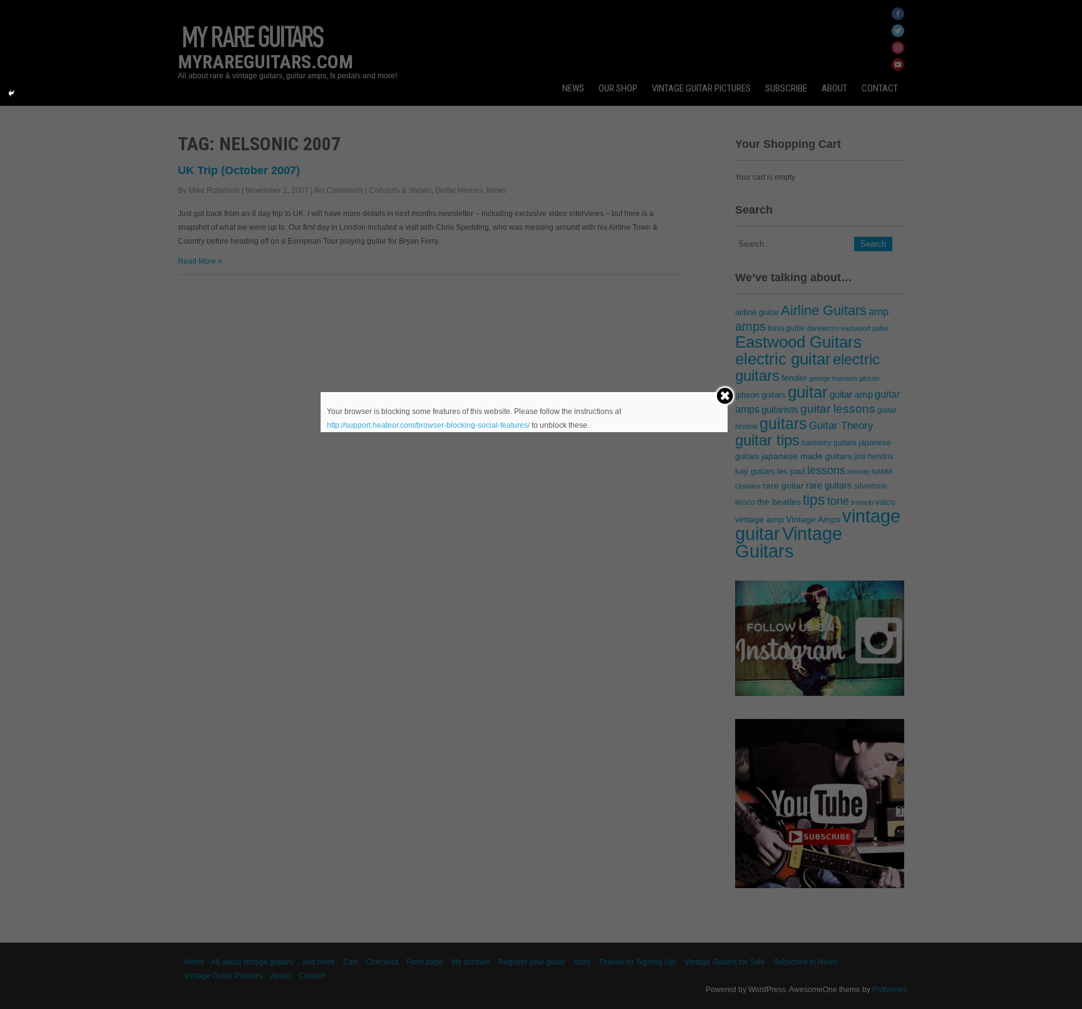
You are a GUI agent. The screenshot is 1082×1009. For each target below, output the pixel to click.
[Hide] (11, 93)
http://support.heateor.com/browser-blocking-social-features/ (428, 425)
